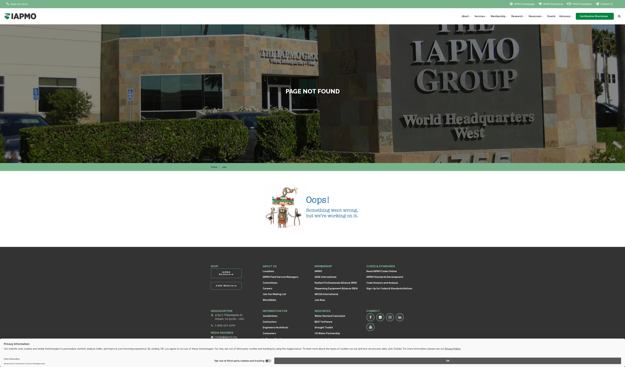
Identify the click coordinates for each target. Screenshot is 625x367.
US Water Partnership (327, 333)
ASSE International (325, 277)
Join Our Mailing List (274, 294)
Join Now (320, 300)
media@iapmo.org (226, 337)
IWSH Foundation (582, 4)
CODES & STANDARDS (380, 266)
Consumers (269, 333)
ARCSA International (326, 294)
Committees (270, 283)
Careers (267, 288)
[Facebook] (370, 317)
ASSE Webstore (226, 285)
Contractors (270, 322)
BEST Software (323, 322)
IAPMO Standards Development (384, 277)
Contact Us (606, 4)
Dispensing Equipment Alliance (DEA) (336, 288)
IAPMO (318, 271)
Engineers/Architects (275, 327)
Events (551, 16)
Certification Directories (594, 16)
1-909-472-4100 (225, 325)
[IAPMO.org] (20, 16)
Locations (268, 271)
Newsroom (535, 16)
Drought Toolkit (324, 327)
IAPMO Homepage (524, 4)
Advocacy (565, 16)
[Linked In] (400, 317)
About (465, 16)
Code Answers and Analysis (382, 283)
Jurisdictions (270, 316)
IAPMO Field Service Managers (280, 277)
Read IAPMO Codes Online (381, 271)
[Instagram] (390, 317)
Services (480, 16)
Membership (498, 16)
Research (517, 16)
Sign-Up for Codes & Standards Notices (389, 288)
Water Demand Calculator (330, 316)
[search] (619, 16)
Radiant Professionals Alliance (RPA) (336, 283)
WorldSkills (269, 300)
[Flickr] (380, 317)
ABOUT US (270, 266)
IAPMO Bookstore (552, 4)
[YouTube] (370, 327)
